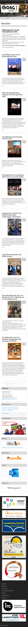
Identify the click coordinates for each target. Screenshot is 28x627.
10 (24, 381)
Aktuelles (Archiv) (5, 595)
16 (16, 383)
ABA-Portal (4, 583)
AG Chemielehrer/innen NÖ (7, 590)
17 (19, 383)
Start (3, 18)
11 (2, 383)
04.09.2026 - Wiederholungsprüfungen (10, 409)
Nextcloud (4, 593)
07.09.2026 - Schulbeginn (7, 410)
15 (13, 383)
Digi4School (4, 586)
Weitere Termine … (6, 413)
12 (5, 383)
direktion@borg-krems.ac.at (11, 399)
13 (7, 383)
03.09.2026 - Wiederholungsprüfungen (10, 407)
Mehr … (3, 85)
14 (10, 383)
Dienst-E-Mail (4, 588)
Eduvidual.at (4, 597)
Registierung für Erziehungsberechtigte (15, 447)
